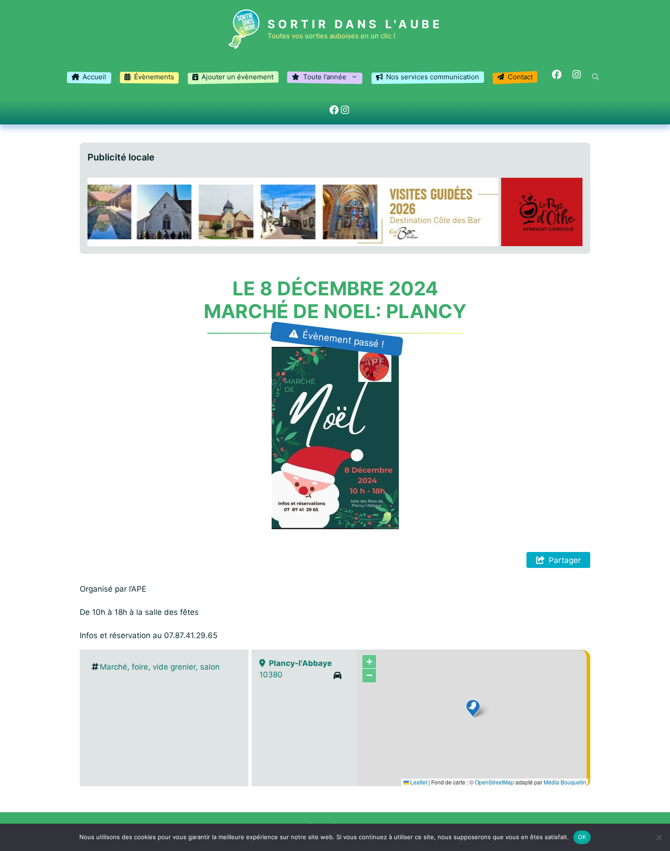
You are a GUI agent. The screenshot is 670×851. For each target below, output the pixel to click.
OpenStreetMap (494, 782)
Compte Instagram (572, 75)
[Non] (658, 837)
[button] (595, 77)
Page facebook (552, 75)
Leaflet (418, 782)
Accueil (94, 76)
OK (582, 837)
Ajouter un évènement (237, 76)
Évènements (154, 76)
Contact (520, 76)
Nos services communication (432, 76)
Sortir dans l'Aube (355, 24)
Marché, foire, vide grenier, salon (160, 666)
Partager (565, 560)
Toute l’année (324, 76)
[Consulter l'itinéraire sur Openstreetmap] (337, 675)
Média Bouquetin (565, 782)
